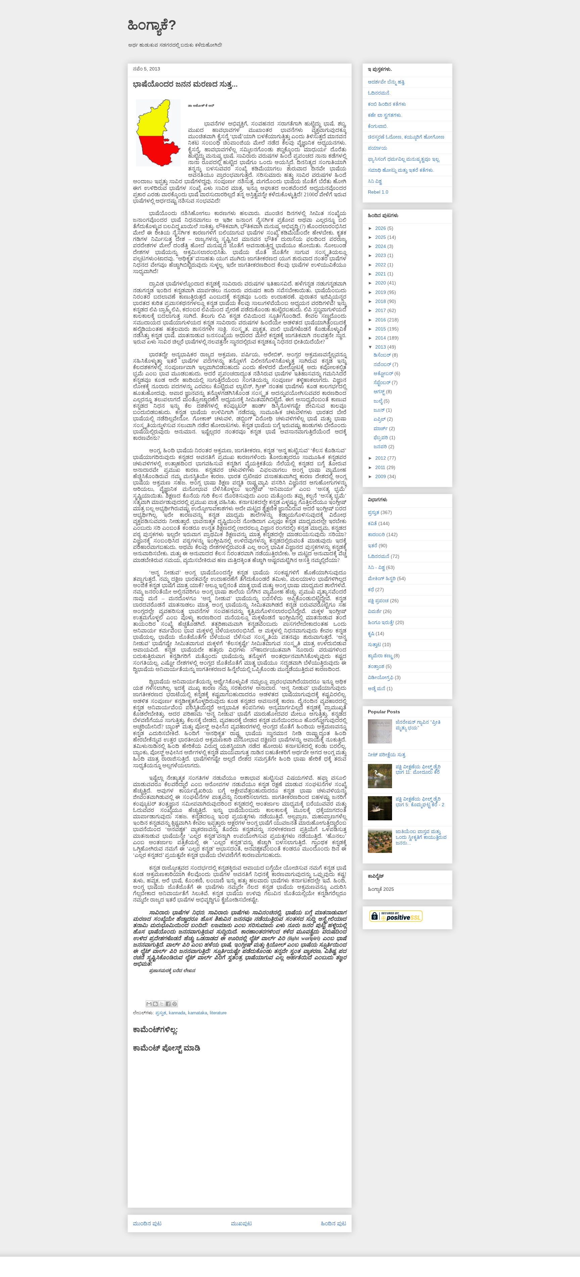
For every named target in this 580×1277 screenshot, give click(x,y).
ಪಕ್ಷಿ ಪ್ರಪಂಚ (378, 600)
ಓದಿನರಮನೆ (378, 556)
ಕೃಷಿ (371, 633)
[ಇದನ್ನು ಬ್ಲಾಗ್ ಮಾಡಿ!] (155, 1004)
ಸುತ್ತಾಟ (374, 644)
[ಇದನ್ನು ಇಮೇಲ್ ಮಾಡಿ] (149, 1004)
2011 (381, 467)
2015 (381, 328)
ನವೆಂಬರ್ (383, 364)
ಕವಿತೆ (372, 523)
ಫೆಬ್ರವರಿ (381, 437)
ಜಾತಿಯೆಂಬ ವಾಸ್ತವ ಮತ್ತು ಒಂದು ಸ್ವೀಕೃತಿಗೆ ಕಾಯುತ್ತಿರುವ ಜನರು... (421, 837)
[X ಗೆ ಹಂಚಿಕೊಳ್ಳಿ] (161, 1004)
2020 (381, 283)
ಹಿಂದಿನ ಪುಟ (333, 1223)
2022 (381, 264)
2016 (381, 319)
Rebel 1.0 (378, 192)
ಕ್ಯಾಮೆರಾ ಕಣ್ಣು (380, 655)
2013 (381, 347)
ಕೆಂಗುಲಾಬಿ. (378, 126)
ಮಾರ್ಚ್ (381, 428)
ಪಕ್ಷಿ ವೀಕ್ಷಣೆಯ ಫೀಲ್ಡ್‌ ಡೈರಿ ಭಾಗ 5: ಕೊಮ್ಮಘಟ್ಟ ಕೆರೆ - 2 (420, 801)
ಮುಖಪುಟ (241, 1223)
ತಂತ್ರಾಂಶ (376, 666)
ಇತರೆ (372, 545)
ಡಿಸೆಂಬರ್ (383, 355)
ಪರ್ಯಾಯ (377, 148)
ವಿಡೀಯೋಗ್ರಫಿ (380, 677)
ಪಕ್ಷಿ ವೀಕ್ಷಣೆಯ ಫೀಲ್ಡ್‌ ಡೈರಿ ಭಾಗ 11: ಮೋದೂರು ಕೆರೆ (418, 769)
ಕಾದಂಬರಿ (376, 534)
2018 (381, 301)
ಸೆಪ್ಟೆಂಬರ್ (383, 382)
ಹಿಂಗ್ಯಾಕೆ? (152, 24)
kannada (177, 1012)
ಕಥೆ (371, 589)
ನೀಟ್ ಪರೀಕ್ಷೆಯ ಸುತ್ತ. (387, 754)
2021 (381, 273)
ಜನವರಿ (381, 446)
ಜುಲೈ (379, 401)
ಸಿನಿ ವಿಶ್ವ (375, 181)
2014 (381, 338)
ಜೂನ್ (380, 410)
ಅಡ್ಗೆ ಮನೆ (376, 688)
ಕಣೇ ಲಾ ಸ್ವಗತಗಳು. (385, 115)
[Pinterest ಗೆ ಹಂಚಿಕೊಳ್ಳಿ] (174, 1004)
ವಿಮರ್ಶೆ (375, 611)
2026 (381, 228)
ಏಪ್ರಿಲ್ (380, 419)
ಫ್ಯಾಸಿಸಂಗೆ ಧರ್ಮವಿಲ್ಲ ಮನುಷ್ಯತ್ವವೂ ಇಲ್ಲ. (404, 159)
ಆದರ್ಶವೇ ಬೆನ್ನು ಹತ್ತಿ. (386, 82)
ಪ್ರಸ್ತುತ (160, 1012)
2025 (381, 237)
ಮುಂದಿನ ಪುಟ (147, 1223)
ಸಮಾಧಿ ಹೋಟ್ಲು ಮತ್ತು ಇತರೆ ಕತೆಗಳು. (401, 170)
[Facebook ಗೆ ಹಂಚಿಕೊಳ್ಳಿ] (168, 1004)
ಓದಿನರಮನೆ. (379, 93)
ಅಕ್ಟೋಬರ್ (384, 373)
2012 (381, 458)
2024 (381, 246)
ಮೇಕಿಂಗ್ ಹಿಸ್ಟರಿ (382, 578)
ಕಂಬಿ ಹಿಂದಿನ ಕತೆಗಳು (387, 104)
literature (218, 1012)
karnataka (197, 1012)
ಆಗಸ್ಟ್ (380, 391)
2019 (381, 292)
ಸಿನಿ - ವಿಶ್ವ (376, 567)
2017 (381, 310)
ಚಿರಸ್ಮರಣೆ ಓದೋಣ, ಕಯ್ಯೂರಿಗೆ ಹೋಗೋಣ (406, 137)
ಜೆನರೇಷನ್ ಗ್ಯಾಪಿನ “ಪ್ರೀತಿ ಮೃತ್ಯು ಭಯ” (418, 724)
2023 (381, 255)
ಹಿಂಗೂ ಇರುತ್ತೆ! (381, 622)
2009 (381, 476)
